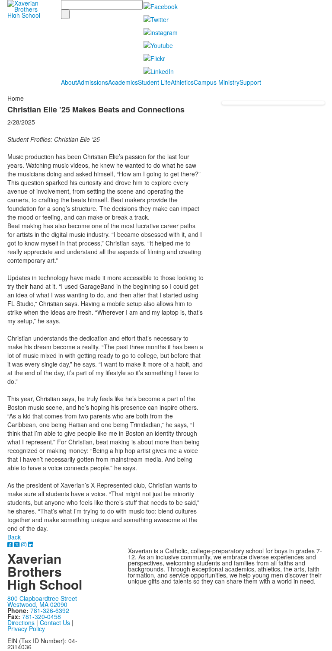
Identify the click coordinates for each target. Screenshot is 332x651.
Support (250, 82)
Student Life (154, 82)
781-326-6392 (49, 610)
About (69, 82)
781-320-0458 (41, 616)
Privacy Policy (26, 628)
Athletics (182, 82)
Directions (21, 622)
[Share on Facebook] (10, 544)
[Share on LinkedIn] (30, 544)
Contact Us (55, 622)
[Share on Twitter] (17, 544)
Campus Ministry (216, 82)
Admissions (92, 82)
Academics (123, 82)
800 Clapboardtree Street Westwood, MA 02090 (42, 601)
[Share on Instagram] (24, 544)
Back (14, 537)
